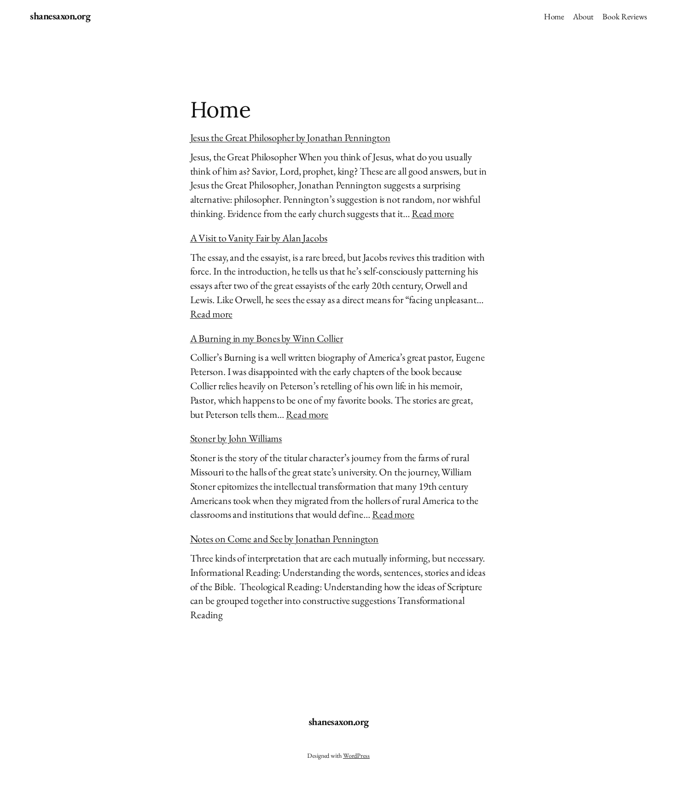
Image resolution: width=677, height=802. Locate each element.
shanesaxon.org (60, 16)
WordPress (356, 755)
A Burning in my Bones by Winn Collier (266, 338)
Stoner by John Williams (236, 438)
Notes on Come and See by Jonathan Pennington (284, 538)
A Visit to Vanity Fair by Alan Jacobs (258, 238)
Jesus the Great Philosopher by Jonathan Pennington (290, 137)
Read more (433, 213)
